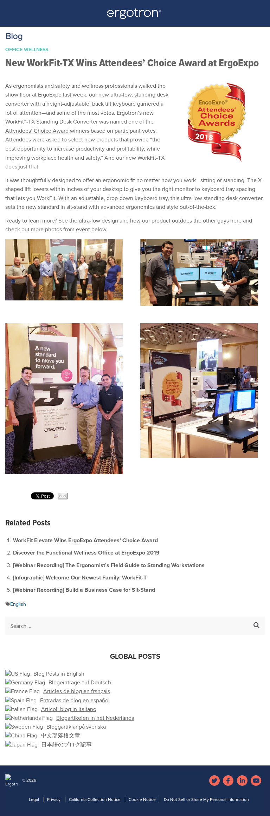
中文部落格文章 (60, 735)
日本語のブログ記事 (66, 744)
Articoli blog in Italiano (68, 709)
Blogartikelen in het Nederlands (95, 718)
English (18, 604)
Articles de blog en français (76, 691)
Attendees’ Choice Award (37, 130)
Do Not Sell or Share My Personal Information (206, 799)
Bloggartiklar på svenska (76, 726)
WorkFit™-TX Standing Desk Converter (51, 121)
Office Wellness (26, 50)
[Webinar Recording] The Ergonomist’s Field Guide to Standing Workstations (109, 565)
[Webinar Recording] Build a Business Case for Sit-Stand (84, 589)
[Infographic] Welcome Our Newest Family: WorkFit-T (80, 577)
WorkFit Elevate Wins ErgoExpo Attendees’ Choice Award (85, 540)
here (236, 220)
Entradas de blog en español (75, 700)
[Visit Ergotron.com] (135, 16)
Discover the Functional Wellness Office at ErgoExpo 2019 (86, 552)
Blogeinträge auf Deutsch (80, 682)
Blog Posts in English (58, 673)
